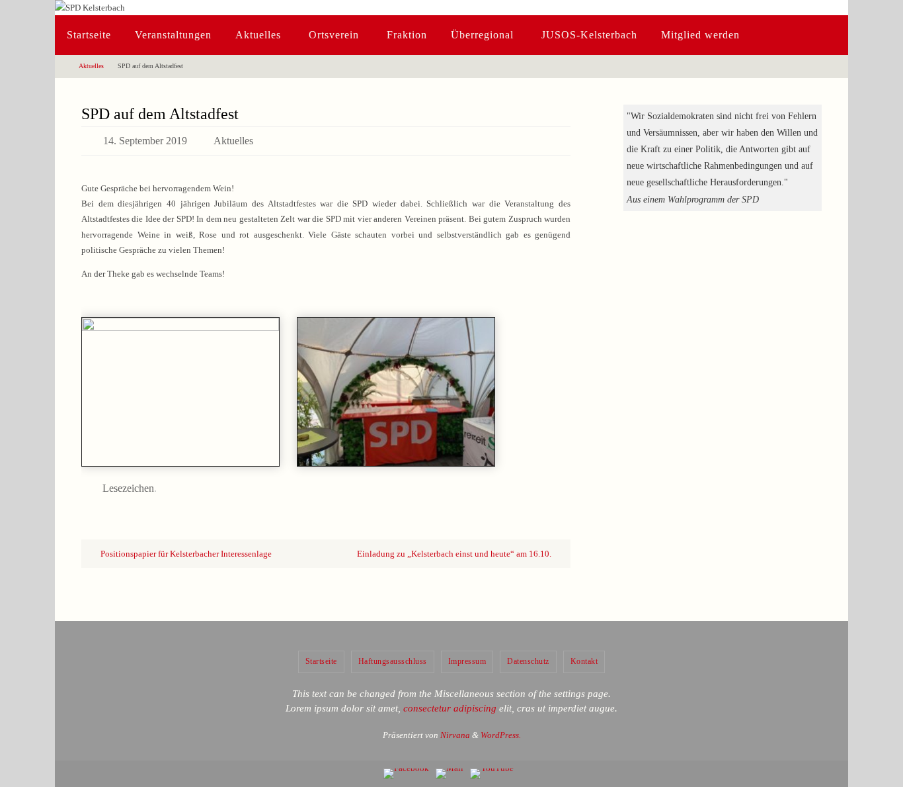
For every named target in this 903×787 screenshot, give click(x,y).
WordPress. (501, 735)
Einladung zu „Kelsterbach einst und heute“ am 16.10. (455, 554)
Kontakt (584, 661)
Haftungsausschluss (392, 661)
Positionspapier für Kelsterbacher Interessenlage (185, 554)
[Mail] (449, 773)
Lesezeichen (128, 488)
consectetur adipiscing (449, 708)
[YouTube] (492, 773)
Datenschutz (528, 661)
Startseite (321, 661)
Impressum (467, 661)
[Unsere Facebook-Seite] (406, 773)
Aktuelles (91, 65)
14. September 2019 (145, 140)
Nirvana (455, 735)
